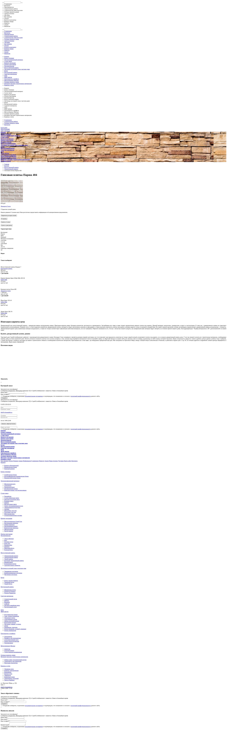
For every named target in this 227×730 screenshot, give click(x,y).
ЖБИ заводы (8, 77)
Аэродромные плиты (10, 619)
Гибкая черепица (9, 524)
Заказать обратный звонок (8, 423)
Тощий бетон (8, 584)
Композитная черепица (11, 528)
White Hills (4, 279)
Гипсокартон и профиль (11, 79)
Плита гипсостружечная (11, 641)
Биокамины (7, 672)
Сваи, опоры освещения (11, 616)
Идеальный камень (6, 268)
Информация (27, 461)
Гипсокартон (8, 636)
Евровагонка (8, 545)
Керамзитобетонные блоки (12, 478)
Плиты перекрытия (10, 630)
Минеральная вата (9, 484)
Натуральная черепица (11, 523)
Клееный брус (8, 550)
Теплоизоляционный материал (13, 59)
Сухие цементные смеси (11, 498)
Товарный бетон (9, 582)
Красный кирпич (9, 468)
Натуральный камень (10, 72)
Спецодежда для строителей (12, 661)
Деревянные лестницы (11, 571)
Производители (9, 34)
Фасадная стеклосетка (11, 663)
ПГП (5, 75)
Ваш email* (4, 719)
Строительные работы (11, 36)
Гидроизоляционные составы (13, 515)
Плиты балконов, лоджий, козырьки (15, 629)
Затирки (6, 509)
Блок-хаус (7, 543)
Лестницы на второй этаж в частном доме (17, 69)
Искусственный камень (11, 67)
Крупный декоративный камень (14, 560)
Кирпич (6, 56)
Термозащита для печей (11, 678)
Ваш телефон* (5, 394)
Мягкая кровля (8, 529)
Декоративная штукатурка (12, 507)
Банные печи (8, 673)
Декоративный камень (11, 557)
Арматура (7, 649)
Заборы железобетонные (11, 621)
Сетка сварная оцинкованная (13, 652)
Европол (6, 546)
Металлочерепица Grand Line (13, 521)
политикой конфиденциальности (81, 396)
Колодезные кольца (10, 622)
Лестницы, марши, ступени (12, 624)
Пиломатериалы (9, 66)
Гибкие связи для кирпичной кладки (15, 660)
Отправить (4, 398)
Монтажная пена (9, 514)
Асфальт (6, 604)
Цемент (6, 502)
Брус (5, 540)
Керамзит (7, 602)
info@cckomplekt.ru (6, 412)
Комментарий (5, 725)
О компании (8, 31)
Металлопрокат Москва (11, 80)
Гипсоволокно (8, 643)
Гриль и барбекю (9, 680)
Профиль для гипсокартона (12, 638)
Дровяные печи (9, 669)
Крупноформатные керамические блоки (16, 476)
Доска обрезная (9, 538)
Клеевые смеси (8, 501)
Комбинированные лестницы (13, 573)
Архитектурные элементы (12, 565)
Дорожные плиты (9, 618)
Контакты (7, 33)
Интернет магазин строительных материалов (18, 83)
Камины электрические (11, 670)
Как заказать (8, 44)
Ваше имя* (4, 392)
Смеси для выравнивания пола (13, 506)
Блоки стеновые (9, 58)
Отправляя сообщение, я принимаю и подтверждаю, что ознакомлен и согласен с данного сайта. (51, 396)
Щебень (6, 600)
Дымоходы (7, 675)
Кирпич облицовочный (11, 465)
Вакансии (7, 53)
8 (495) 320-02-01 (6, 404)
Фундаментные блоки (11, 614)
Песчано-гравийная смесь (12, 605)
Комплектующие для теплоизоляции (15, 490)
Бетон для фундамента (11, 580)
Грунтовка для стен (10, 512)
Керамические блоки (10, 467)
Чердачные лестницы (10, 574)
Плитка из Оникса (9, 591)
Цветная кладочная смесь (12, 499)
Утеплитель (7, 485)
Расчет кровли (8, 531)
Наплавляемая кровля (10, 526)
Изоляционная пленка (11, 488)
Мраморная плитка (10, 590)
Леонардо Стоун (6, 206)
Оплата (6, 45)
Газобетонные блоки (10, 474)
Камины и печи (9, 85)
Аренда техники (9, 41)
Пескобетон (7, 496)
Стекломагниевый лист (11, 639)
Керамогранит (8, 562)
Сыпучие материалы (10, 74)
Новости (6, 50)
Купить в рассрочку (10, 47)
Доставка (7, 42)
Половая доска (8, 542)
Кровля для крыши (10, 63)
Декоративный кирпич (11, 556)
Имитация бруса (9, 548)
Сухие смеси (8, 61)
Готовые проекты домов (11, 39)
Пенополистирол (9, 487)
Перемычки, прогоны (10, 627)
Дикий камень (8, 559)
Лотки (6, 626)
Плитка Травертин (10, 593)
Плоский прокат (9, 650)
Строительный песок (10, 599)
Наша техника (53, 461)
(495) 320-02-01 (5, 131)
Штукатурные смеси (10, 504)
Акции (6, 52)
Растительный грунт (10, 607)
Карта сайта (67, 461)
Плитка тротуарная (10, 64)
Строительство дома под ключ (13, 37)
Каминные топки (9, 677)
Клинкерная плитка (10, 564)
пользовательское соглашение (34, 396)
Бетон (6, 71)
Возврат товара (8, 48)
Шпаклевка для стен (10, 510)
